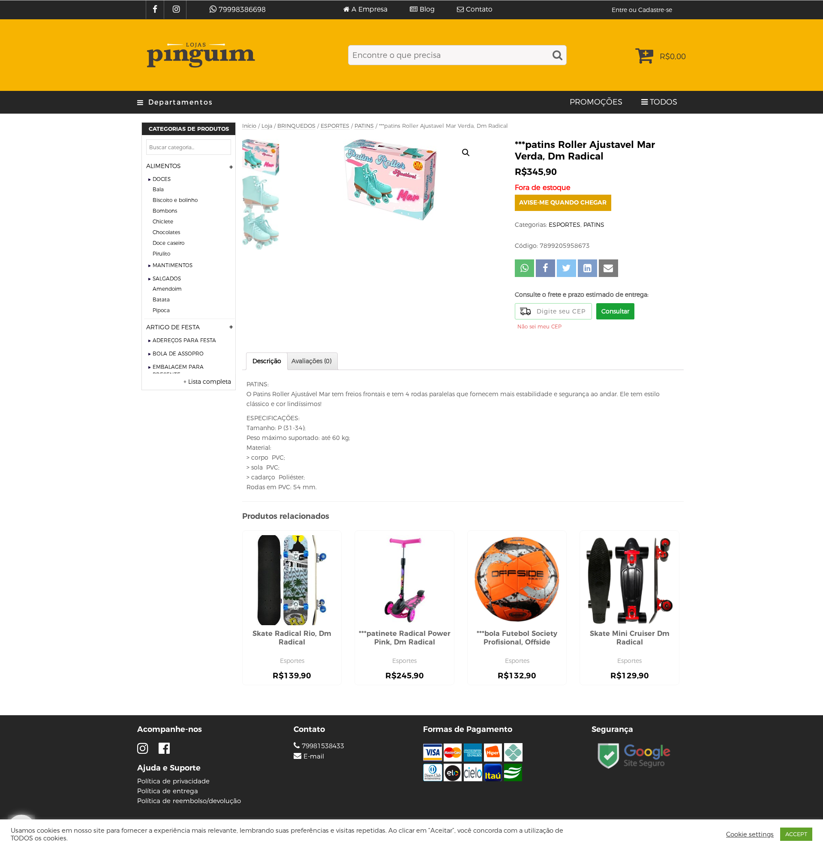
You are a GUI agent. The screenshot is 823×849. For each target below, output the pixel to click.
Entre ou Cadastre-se (642, 10)
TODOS (663, 102)
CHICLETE (163, 221)
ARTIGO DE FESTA (173, 327)
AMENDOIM (167, 289)
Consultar (615, 311)
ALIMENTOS (163, 166)
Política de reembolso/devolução (189, 801)
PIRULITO (161, 253)
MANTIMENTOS (172, 265)
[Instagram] (177, 10)
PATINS (364, 126)
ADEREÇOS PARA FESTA (184, 340)
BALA (158, 189)
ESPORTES (335, 126)
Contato (479, 9)
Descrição (266, 361)
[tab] (267, 361)
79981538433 (322, 746)
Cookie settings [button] (750, 834)
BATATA (161, 299)
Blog (427, 9)
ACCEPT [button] (796, 834)
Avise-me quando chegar (563, 202)
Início (249, 126)
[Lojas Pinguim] (199, 55)
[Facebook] (156, 10)
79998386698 (242, 10)
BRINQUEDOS (296, 126)
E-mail (313, 756)
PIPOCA (161, 310)
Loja (266, 126)
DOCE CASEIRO (168, 243)
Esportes (292, 661)
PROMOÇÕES (596, 102)
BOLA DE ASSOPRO (178, 353)
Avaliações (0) (311, 361)
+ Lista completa (207, 381)
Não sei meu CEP (539, 326)
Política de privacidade (173, 781)
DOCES (162, 179)
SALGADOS (167, 278)
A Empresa (369, 9)
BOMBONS (165, 211)
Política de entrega (167, 791)
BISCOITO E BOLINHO (175, 200)
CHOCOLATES (166, 232)
